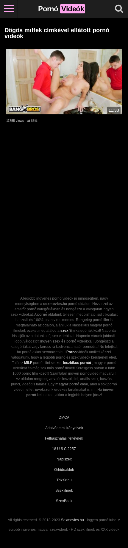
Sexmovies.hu (72, 520)
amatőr (54, 379)
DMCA (64, 417)
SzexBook (64, 501)
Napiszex (64, 459)
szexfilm (67, 331)
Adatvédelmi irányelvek (64, 428)
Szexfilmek (64, 490)
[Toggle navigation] (9, 9)
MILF (28, 363)
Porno (71, 352)
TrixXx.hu (64, 480)
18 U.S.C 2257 (64, 449)
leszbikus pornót (77, 363)
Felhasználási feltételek (64, 438)
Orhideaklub (64, 470)
